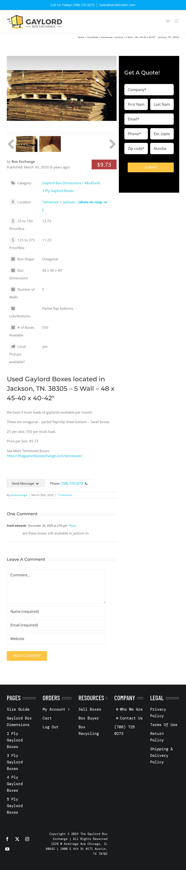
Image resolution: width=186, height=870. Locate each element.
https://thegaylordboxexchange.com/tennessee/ (44, 455)
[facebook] (7, 839)
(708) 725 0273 (72, 483)
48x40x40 (92, 183)
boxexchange (19, 495)
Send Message (23, 483)
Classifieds (92, 37)
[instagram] (27, 839)
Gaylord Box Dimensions (61, 183)
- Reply (71, 525)
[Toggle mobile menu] (176, 21)
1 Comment (64, 495)
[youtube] (7, 849)
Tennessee (107, 37)
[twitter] (17, 839)
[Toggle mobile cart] (167, 21)
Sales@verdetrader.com (117, 5)
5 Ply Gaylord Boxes (58, 190)
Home (81, 37)
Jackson (119, 37)
